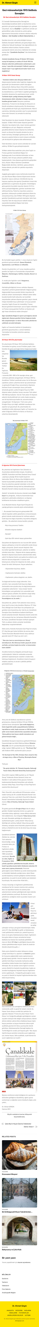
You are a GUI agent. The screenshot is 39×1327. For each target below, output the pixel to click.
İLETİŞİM (27, 1315)
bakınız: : (5, 36)
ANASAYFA (10, 1310)
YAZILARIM (5, 1171)
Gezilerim (5, 1278)
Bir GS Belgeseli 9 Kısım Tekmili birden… (17, 1212)
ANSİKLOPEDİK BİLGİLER (15, 1315)
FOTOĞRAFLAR (24, 1313)
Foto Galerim (6, 1289)
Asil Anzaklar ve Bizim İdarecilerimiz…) (22, 36)
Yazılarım (5, 1282)
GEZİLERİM (5, 1247)
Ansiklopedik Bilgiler (9, 1292)
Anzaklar (17, 29)
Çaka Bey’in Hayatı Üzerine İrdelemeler (18, 1124)
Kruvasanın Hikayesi (9, 1174)
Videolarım (5, 1285)
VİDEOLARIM (13, 1313)
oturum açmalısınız (24, 1262)
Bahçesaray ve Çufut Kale (11, 1250)
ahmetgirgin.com (19, 1320)
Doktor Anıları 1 (29, 1127)
